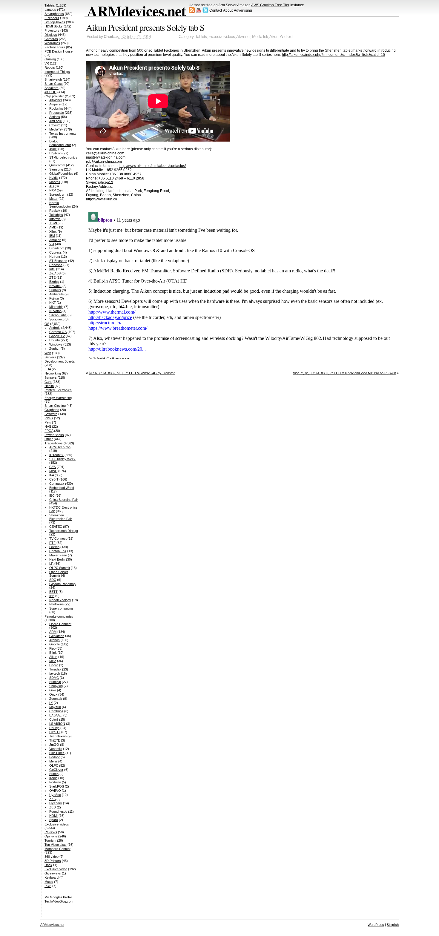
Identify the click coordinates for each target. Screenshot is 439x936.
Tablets (201, 36)
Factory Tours (54, 47)
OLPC (53, 765)
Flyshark (55, 803)
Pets (47, 422)
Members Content (57, 849)
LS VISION (57, 723)
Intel (52, 269)
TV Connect (58, 538)
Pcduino (55, 782)
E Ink (53, 652)
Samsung (56, 169)
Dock (48, 865)
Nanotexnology (60, 600)
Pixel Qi (54, 732)
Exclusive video (55, 869)
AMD (52, 227)
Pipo (52, 648)
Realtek (54, 210)
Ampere (55, 104)
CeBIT (54, 479)
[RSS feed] (192, 12)
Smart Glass (53, 83)
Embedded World (61, 488)
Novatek (55, 286)
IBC (52, 495)
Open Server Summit (58, 573)
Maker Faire (58, 555)
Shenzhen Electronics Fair (60, 517)
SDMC (54, 677)
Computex (56, 483)
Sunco (54, 774)
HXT (52, 302)
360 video (51, 856)
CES (52, 467)
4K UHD (50, 92)
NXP (52, 190)
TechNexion (58, 736)
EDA (47, 369)
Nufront (54, 256)
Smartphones (54, 14)
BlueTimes (57, 753)
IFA (51, 475)
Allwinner (243, 36)
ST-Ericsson (58, 261)
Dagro (53, 665)
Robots (49, 67)
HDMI (53, 815)
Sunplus (55, 290)
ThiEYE (54, 740)
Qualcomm (57, 165)
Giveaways (52, 873)
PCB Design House (58, 51)
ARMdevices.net (136, 11)
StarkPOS (56, 786)
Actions (54, 117)
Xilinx (53, 231)
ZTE (52, 277)
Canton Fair (57, 551)
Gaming (50, 59)
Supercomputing (61, 608)
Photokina (56, 604)
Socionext (56, 319)
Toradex (55, 669)
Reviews (50, 832)
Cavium (54, 125)
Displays (50, 34)
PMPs (48, 418)
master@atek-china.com (105, 157)
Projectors (51, 30)
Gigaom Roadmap (62, 584)
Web (47, 353)
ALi (51, 186)
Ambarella (56, 294)
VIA (51, 244)
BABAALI (55, 715)
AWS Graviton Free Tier (270, 5)
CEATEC (55, 526)
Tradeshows (53, 443)
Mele (52, 661)
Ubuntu (54, 340)
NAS (47, 426)
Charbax (111, 36)
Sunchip (55, 682)
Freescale (56, 112)
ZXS (52, 799)
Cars (48, 381)
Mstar (53, 198)
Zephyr (54, 348)
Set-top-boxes (54, 22)
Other (48, 439)
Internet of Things (57, 71)
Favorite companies (58, 616)
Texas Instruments (62, 133)
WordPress (376, 924)
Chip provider (54, 96)
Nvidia (53, 177)
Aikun (273, 36)
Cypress (55, 252)
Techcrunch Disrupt (63, 531)
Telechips (56, 215)
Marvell (54, 182)
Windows (55, 344)
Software (50, 414)
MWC (53, 471)
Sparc (53, 820)
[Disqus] (242, 284)
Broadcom (56, 248)
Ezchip (54, 281)
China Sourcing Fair (63, 499)
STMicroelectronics (63, 157)
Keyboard (51, 877)
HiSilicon (55, 153)
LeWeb (54, 547)
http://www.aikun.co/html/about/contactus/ (152, 166)
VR (46, 63)
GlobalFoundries (61, 173)
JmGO (54, 744)
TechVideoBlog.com (58, 901)
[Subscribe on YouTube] (199, 12)
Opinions (50, 836)
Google (54, 644)
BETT (53, 591)
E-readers (51, 18)
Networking (52, 373)
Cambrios (56, 711)
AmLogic (55, 121)
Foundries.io (58, 811)
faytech (54, 673)
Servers (50, 357)
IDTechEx (56, 455)
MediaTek (260, 36)
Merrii (53, 761)
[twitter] (205, 12)
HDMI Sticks (53, 26)
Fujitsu (54, 298)
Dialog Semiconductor (60, 143)
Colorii (53, 719)
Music (48, 881)
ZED (52, 807)
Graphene (51, 410)
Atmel (53, 149)
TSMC (54, 223)
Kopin (53, 778)
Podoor (54, 757)
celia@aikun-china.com (105, 153)
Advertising (243, 10)
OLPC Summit (59, 568)
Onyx (53, 694)
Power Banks (54, 435)
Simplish (393, 924)
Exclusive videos (221, 36)
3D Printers (52, 861)
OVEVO (55, 790)
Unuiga (54, 728)
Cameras (51, 39)
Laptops (50, 9)
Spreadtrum (57, 194)
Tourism (50, 840)
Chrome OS (58, 332)
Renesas (55, 265)
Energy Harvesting (58, 398)
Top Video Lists (55, 844)
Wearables (52, 43)
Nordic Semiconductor (60, 204)
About (228, 10)
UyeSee (55, 795)
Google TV (57, 336)
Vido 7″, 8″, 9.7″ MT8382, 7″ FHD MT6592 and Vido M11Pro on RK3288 (344, 373)
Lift (51, 563)
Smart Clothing (55, 405)
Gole (52, 690)
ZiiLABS (55, 273)
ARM (52, 631)
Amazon (55, 240)
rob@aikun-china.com (104, 161)
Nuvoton (55, 311)
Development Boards (59, 361)
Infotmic (55, 219)
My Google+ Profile (58, 897)
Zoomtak (55, 698)
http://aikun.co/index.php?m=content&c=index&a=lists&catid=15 (333, 55)
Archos (54, 640)
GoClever (56, 769)
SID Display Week (62, 459)
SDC (52, 579)
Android (286, 36)
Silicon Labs (58, 315)
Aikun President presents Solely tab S (145, 27)
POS (47, 886)
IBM (52, 235)
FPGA (48, 430)
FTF (52, 542)
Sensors (50, 377)
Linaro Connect (60, 624)
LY (51, 703)
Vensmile (55, 749)
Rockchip (56, 108)
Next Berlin (57, 559)
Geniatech (56, 636)
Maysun (55, 707)
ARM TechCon (59, 447)
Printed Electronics (58, 390)
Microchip (56, 307)
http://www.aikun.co (101, 199)
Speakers (51, 88)
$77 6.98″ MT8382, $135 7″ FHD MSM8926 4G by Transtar (132, 373)
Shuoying (56, 686)
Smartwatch (53, 79)
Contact (215, 10)
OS (46, 324)
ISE (51, 596)
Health (49, 386)
